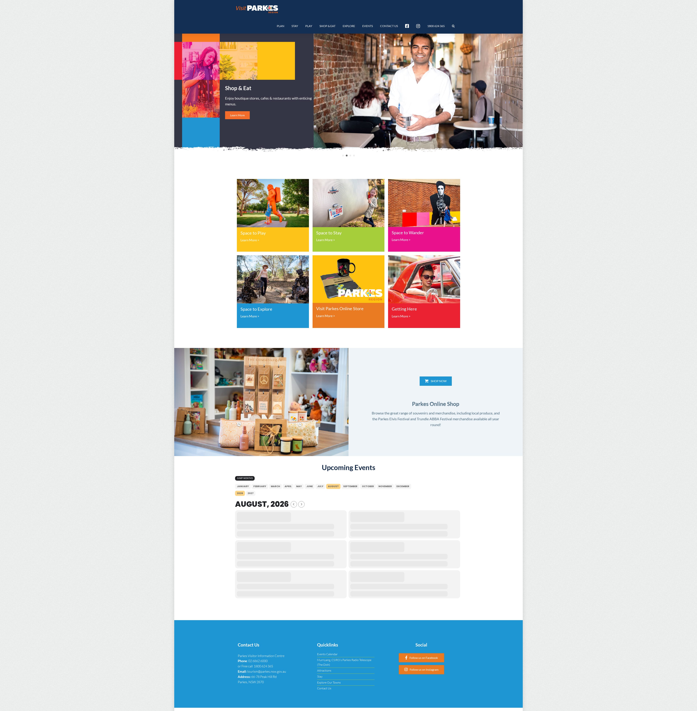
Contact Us (324, 688)
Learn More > (250, 240)
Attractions (324, 670)
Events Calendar (327, 654)
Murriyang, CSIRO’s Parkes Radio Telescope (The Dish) (344, 662)
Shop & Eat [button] (347, 155)
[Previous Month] (294, 504)
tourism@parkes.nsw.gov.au (266, 671)
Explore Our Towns (329, 682)
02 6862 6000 (258, 661)
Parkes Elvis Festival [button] (350, 155)
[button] (453, 26)
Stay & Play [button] (354, 155)
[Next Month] (301, 504)
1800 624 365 (263, 666)
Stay (320, 676)
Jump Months (245, 478)
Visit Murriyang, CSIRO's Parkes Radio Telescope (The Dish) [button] (343, 155)
